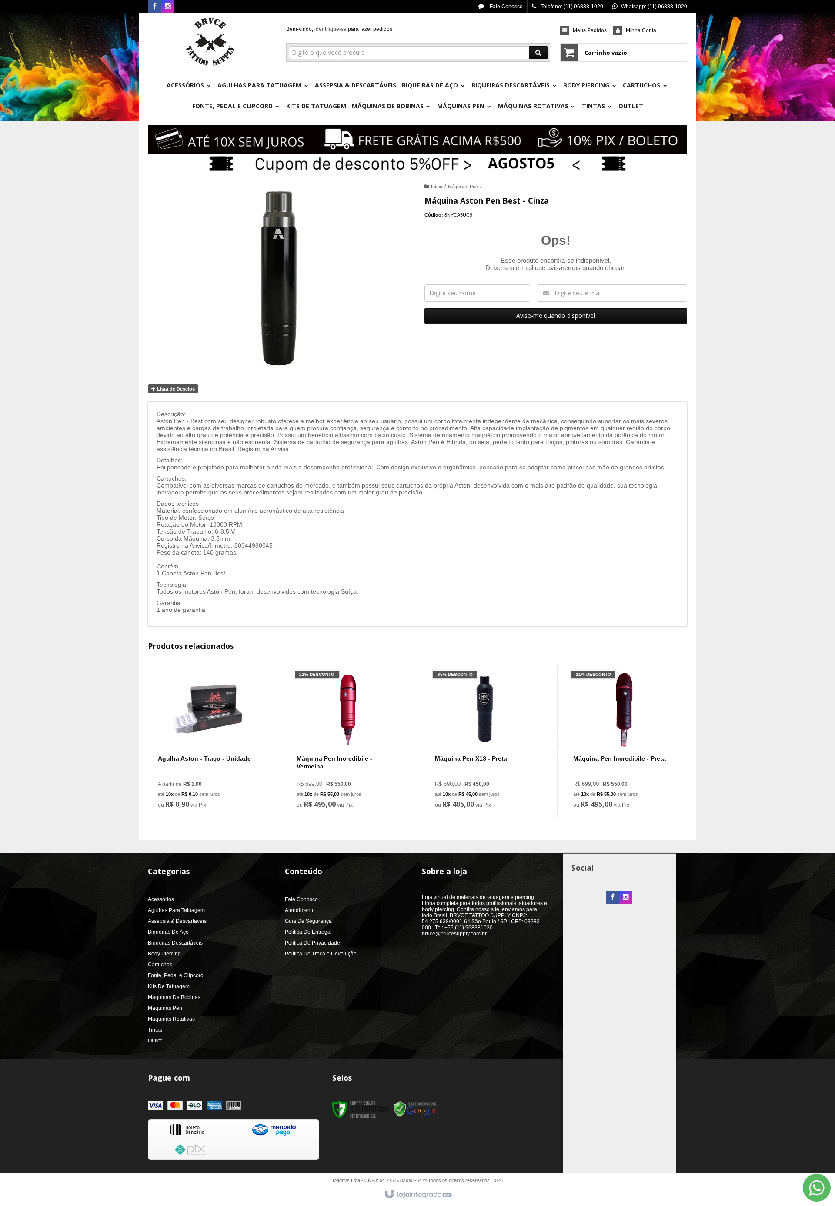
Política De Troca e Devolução (321, 954)
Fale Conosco (505, 6)
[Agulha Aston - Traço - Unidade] (209, 741)
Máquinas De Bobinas (174, 997)
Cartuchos (160, 965)
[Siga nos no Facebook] (154, 7)
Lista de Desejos (175, 388)
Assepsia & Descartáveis (177, 921)
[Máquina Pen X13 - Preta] (486, 741)
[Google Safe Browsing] (415, 1109)
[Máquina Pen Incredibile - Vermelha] (347, 741)
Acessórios (161, 899)
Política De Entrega (308, 932)
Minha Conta (641, 30)
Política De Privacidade (312, 943)
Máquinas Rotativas (171, 1019)
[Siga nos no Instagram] (167, 7)
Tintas (155, 1030)
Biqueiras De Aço (168, 932)
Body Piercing (164, 954)
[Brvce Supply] (210, 41)
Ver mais (214, 775)
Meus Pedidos (590, 30)
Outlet (155, 1041)
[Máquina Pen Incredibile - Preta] (624, 741)
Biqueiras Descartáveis (175, 943)
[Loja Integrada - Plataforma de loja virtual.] (418, 1194)
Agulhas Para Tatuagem (176, 910)
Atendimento (300, 910)
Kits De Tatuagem (169, 986)
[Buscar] (538, 52)
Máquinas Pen (463, 186)
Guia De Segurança (308, 921)
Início (436, 186)
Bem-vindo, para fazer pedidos (339, 29)
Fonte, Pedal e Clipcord (176, 975)
